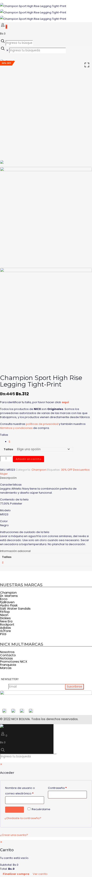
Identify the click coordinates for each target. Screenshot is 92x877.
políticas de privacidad (42, 424)
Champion (38, 470)
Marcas (6, 668)
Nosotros (7, 652)
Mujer (4, 474)
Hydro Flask (9, 605)
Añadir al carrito (28, 459)
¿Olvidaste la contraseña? (22, 818)
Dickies (5, 618)
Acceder (14, 810)
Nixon (4, 615)
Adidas (5, 627)
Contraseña (65, 788)
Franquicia (8, 664)
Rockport (7, 624)
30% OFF (66, 470)
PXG (3, 634)
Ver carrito (40, 874)
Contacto (8, 655)
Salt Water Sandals (15, 608)
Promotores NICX (13, 661)
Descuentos (81, 470)
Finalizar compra (16, 874)
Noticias (6, 658)
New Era (6, 621)
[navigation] (46, 858)
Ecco (3, 599)
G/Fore (5, 631)
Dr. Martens (9, 595)
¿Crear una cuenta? (14, 835)
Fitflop (5, 611)
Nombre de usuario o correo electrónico (24, 790)
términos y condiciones (16, 428)
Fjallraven (7, 602)
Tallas (4, 435)
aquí (65, 402)
